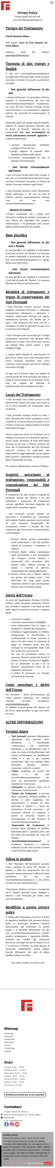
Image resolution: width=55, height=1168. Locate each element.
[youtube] (17, 1124)
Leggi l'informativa (35, 1163)
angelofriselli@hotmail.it (17, 55)
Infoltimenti (9, 1039)
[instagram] (11, 1124)
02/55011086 (8, 1118)
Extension (8, 1036)
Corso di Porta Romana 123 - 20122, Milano (22, 1115)
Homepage (9, 1033)
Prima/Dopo (9, 1048)
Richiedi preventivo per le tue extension (25, 1095)
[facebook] (6, 1124)
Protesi (7, 1045)
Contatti (7, 1051)
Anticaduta (9, 1042)
